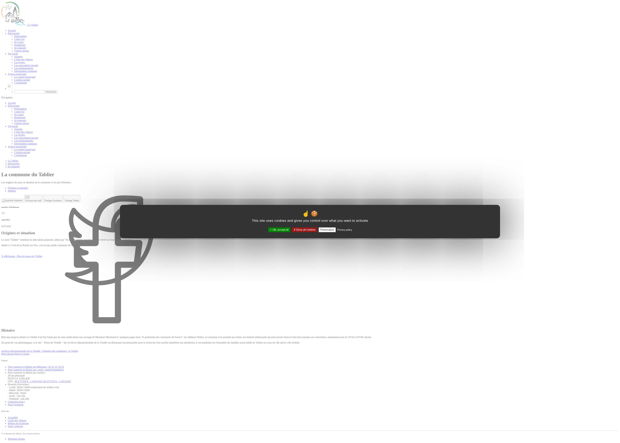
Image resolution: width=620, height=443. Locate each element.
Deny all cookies (305, 229)
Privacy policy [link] (344, 229)
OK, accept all (280, 229)
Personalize (327, 229)
